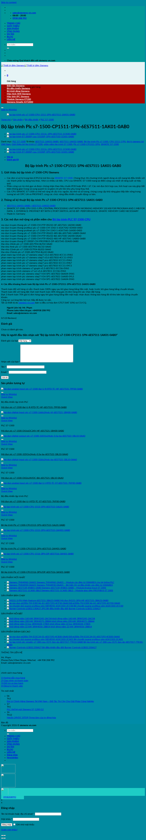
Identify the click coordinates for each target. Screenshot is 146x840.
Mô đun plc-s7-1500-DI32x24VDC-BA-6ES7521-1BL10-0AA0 (32, 478)
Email (4, 372)
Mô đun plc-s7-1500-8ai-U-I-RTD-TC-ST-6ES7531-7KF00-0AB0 (33, 501)
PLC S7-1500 (47, 120)
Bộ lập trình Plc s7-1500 (96, 141)
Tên (3, 367)
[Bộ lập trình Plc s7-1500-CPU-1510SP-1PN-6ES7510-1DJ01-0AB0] (40, 136)
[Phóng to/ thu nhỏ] (4, 835)
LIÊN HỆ (11, 39)
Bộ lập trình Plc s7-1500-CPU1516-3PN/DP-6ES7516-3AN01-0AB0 (35, 572)
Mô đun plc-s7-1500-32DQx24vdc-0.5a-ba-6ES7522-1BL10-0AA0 (34, 454)
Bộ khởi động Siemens (18, 91)
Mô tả (10, 157)
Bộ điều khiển (31, 120)
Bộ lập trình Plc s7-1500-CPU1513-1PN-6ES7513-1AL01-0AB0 (33, 525)
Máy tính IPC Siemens (18, 96)
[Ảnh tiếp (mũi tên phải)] (4, 838)
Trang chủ (6, 120)
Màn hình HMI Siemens (19, 94)
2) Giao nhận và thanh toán (14, 680)
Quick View (7, 397)
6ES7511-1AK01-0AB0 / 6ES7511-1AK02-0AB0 (31, 206)
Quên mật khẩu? (9, 830)
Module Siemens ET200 (19, 99)
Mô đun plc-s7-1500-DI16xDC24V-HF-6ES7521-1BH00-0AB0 (32, 431)
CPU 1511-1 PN (117, 141)
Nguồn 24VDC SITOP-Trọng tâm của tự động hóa (31, 717)
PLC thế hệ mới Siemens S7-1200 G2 (25, 709)
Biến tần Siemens (16, 86)
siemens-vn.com (27, 303)
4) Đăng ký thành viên (12, 686)
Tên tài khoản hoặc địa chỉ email (17, 814)
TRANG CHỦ (13, 23)
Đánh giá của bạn (9, 341)
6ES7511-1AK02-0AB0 (71, 141)
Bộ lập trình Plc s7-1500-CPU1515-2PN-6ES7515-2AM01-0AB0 (33, 549)
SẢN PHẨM (13, 28)
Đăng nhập (6, 825)
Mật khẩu (6, 819)
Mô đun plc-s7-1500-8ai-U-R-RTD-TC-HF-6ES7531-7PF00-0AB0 (34, 407)
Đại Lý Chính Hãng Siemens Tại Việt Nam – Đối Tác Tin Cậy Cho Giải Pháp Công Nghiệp (50, 701)
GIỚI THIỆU (13, 26)
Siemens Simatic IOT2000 (20, 102)
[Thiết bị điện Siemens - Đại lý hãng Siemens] (24, 65)
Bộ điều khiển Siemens (18, 88)
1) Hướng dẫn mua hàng (13, 678)
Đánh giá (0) (13, 160)
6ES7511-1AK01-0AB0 (46, 141)
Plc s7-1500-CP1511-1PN (86, 144)
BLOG (10, 37)
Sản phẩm (18, 120)
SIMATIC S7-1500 (110, 144)
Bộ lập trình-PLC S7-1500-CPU (71, 219)
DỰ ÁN (10, 34)
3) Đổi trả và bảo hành (12, 683)
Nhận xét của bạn (10, 362)
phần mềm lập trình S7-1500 (58, 144)
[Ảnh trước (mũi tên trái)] (2, 838)
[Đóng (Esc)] (2, 835)
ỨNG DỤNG (13, 31)
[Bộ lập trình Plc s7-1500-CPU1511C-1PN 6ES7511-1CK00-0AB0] (41, 134)
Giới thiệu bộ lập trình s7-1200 (27, 144)
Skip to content (9, 2)
